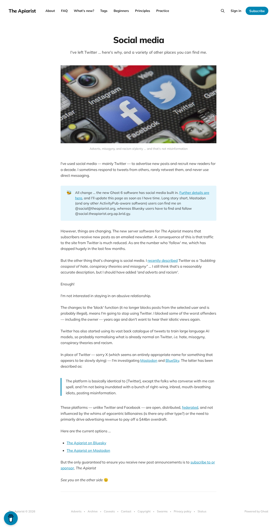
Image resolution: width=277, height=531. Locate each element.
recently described (163, 260)
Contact (126, 511)
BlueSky (172, 360)
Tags (104, 11)
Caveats (109, 511)
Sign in (236, 11)
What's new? (84, 11)
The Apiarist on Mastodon (88, 450)
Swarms (162, 511)
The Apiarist (22, 10)
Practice (162, 11)
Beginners (121, 11)
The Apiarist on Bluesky (86, 443)
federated (190, 407)
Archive (93, 511)
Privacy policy (182, 511)
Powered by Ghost (256, 511)
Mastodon (148, 360)
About (50, 11)
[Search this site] (222, 11)
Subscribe (257, 11)
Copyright (144, 511)
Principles (142, 11)
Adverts (76, 511)
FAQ (64, 11)
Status (202, 511)
